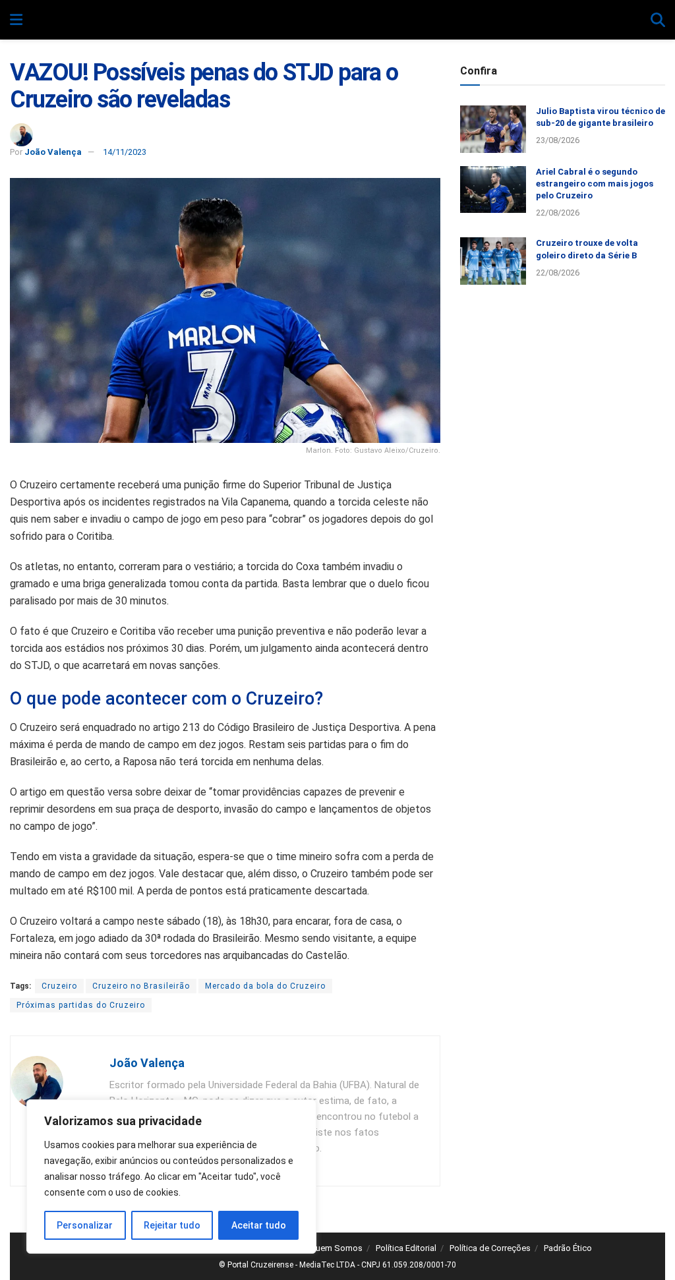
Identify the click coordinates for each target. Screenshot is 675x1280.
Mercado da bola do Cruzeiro (265, 986)
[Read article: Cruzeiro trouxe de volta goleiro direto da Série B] (493, 261)
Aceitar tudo (258, 1225)
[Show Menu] (16, 20)
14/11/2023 (124, 152)
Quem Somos (336, 1248)
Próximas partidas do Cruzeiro (80, 1005)
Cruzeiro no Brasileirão (141, 986)
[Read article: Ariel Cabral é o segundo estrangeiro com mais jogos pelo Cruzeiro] (493, 190)
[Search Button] (658, 20)
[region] (171, 1176)
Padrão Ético (568, 1248)
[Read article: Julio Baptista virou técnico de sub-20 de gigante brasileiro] (493, 129)
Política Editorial (406, 1248)
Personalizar (85, 1225)
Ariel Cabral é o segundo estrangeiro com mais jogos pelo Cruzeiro (594, 183)
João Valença (53, 152)
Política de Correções (490, 1248)
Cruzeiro (59, 986)
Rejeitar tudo (172, 1225)
